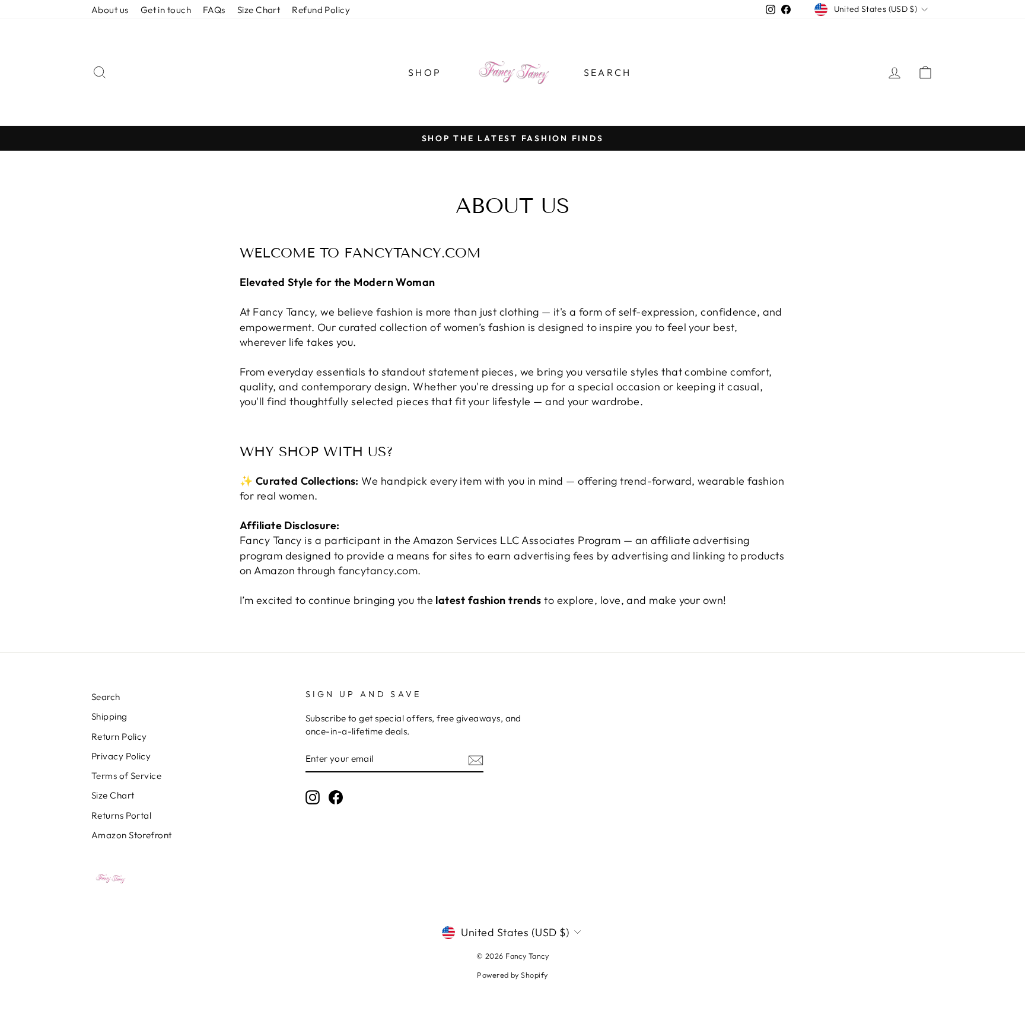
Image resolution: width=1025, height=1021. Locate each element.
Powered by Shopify (512, 974)
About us (110, 9)
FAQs (214, 9)
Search (607, 72)
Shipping (109, 716)
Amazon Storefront (131, 835)
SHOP (424, 72)
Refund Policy (321, 9)
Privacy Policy (121, 756)
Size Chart (259, 9)
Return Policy (119, 736)
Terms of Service (126, 775)
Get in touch (166, 9)
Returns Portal (121, 815)
